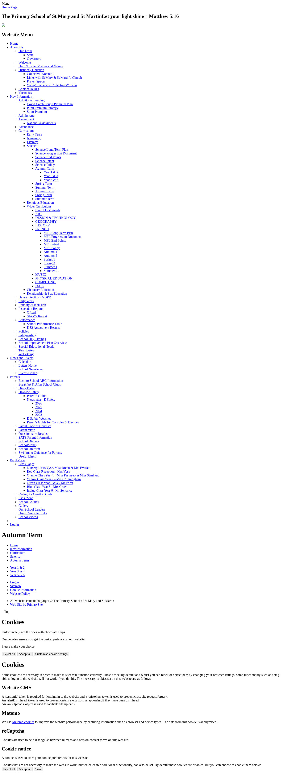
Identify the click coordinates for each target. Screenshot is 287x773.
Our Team (25, 51)
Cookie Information (23, 590)
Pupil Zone (17, 460)
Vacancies (25, 92)
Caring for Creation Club (35, 494)
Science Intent (44, 161)
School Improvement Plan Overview (42, 343)
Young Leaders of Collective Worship (52, 85)
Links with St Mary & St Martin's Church (54, 77)
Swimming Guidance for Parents (40, 452)
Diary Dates (26, 388)
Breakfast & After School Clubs (39, 384)
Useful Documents (47, 210)
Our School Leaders (31, 509)
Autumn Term (44, 168)
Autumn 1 (50, 252)
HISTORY (42, 225)
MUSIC (40, 274)
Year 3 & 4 (51, 176)
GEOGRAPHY (46, 221)
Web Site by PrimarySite (26, 604)
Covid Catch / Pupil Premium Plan (50, 104)
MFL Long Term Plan (58, 233)
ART (38, 214)
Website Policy (20, 593)
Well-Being (26, 354)
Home (14, 43)
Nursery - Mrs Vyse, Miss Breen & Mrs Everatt (58, 468)
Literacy (32, 142)
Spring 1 (49, 259)
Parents (15, 377)
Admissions (26, 115)
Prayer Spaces (36, 81)
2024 (38, 411)
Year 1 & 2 (51, 172)
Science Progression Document (56, 153)
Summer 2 (50, 271)
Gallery (23, 505)
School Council (28, 502)
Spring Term (43, 183)
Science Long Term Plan (51, 149)
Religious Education (40, 202)
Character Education (40, 289)
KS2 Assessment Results (43, 327)
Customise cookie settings (51, 654)
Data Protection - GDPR (34, 297)
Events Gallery (28, 373)
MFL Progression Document (63, 236)
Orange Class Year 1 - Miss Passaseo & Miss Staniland (63, 475)
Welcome (24, 62)
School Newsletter (30, 369)
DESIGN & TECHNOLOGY (55, 218)
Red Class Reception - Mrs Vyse (48, 471)
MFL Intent (51, 244)
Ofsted (31, 312)
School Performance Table (44, 324)
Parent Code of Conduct (34, 426)
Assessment (26, 119)
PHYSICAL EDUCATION (53, 278)
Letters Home (27, 365)
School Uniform (29, 449)
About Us (16, 47)
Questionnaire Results (32, 433)
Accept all (25, 654)
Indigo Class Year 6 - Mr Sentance (49, 490)
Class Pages (26, 464)
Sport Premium (37, 111)
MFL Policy (52, 248)
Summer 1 (50, 267)
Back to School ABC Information (40, 380)
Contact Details (28, 89)
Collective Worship (39, 74)
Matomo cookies (23, 722)
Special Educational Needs (36, 346)
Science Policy (45, 164)
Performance (26, 320)
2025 (38, 407)
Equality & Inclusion (32, 305)
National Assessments (41, 123)
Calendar (24, 361)
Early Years (34, 134)
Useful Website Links (32, 513)
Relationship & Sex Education (47, 293)
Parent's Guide (36, 396)
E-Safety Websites (39, 418)
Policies (23, 331)
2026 (38, 403)
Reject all (9, 654)
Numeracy (34, 138)
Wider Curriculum (39, 206)
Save (38, 769)
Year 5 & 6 (51, 180)
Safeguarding (27, 335)
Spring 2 (49, 263)
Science (32, 146)
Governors (34, 58)
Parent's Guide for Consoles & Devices (53, 422)
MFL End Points (55, 240)
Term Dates (26, 350)
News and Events (21, 358)
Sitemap (15, 586)
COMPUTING (45, 282)
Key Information (21, 96)
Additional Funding (31, 100)
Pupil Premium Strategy (42, 108)
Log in (14, 524)
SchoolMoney (27, 445)
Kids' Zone (25, 498)
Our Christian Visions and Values (40, 66)
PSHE (39, 286)
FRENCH (42, 229)
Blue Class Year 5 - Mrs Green (47, 486)
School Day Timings (32, 339)
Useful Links (27, 456)
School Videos (28, 517)
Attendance (26, 127)
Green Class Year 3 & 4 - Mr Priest (50, 483)
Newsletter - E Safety (41, 399)
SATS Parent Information (35, 437)
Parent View (26, 430)
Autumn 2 (50, 255)
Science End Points (48, 157)
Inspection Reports (30, 308)
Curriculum (26, 130)
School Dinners (28, 441)
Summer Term (44, 187)
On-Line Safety (28, 392)
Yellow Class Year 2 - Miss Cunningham (54, 479)
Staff (30, 55)
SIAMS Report (37, 316)
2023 (38, 414)
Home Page (9, 7)
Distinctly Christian (31, 70)
